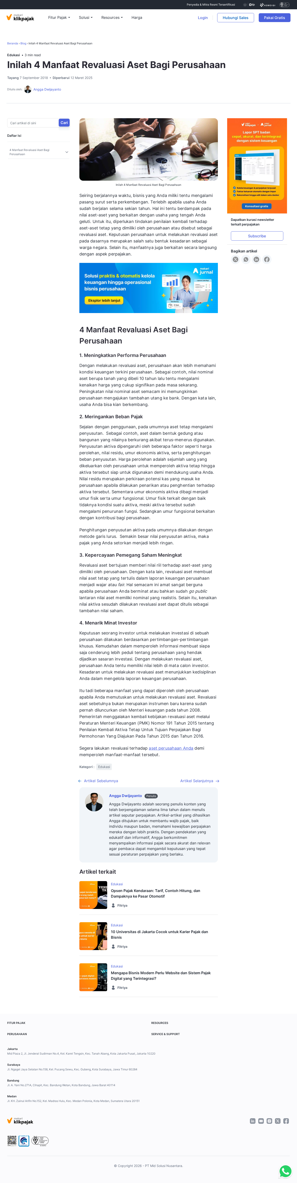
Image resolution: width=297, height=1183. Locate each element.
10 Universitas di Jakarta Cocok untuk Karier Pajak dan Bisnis (159, 934)
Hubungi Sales (236, 17)
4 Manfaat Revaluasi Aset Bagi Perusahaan (29, 152)
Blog (23, 43)
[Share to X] (235, 259)
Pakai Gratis (277, 17)
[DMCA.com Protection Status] (74, 1141)
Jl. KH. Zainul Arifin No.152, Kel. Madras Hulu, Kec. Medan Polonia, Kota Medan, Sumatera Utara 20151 (73, 1101)
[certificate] (268, 4)
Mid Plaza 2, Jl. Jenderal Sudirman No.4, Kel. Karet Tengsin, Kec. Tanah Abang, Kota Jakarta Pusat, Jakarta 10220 (81, 1053)
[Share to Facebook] (266, 259)
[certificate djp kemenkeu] (249, 4)
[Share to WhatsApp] (246, 259)
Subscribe (257, 236)
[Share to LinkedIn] (256, 259)
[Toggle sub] (67, 152)
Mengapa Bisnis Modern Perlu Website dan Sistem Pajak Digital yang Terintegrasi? (161, 976)
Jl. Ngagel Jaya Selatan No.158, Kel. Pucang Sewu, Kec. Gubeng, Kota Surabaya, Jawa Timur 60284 (72, 1069)
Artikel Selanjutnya (196, 780)
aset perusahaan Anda (171, 748)
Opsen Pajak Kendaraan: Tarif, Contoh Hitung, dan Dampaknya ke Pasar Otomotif (155, 893)
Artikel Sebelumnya (101, 780)
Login (203, 17)
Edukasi (13, 55)
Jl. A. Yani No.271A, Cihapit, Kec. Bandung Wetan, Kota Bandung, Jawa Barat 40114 (61, 1085)
